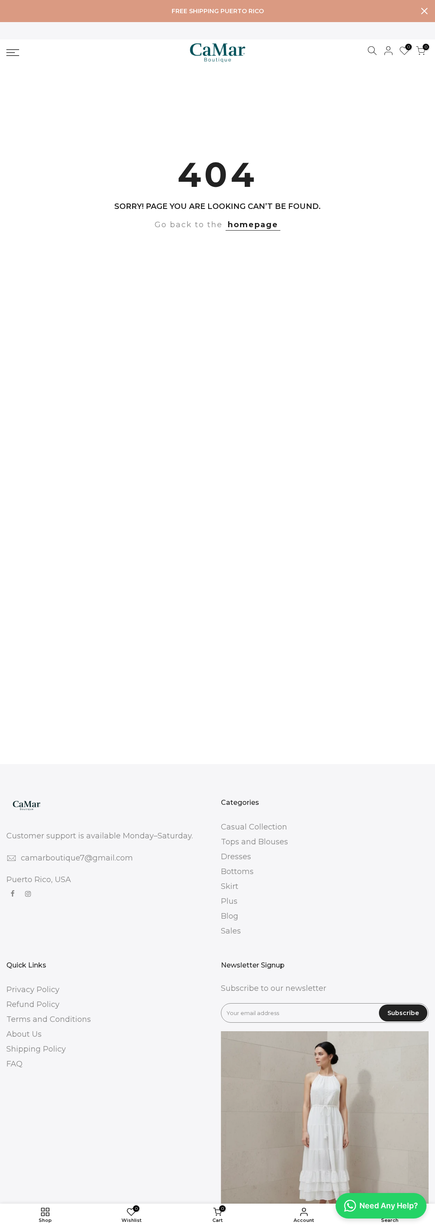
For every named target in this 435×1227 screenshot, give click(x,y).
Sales (231, 931)
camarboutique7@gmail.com (77, 858)
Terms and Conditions (48, 1019)
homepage (253, 224)
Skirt (229, 886)
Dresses (236, 856)
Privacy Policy (32, 989)
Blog (229, 916)
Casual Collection (254, 827)
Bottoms (237, 871)
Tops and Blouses (254, 841)
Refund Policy (32, 1004)
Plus (229, 901)
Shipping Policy (36, 1049)
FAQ (14, 1064)
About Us (24, 1034)
